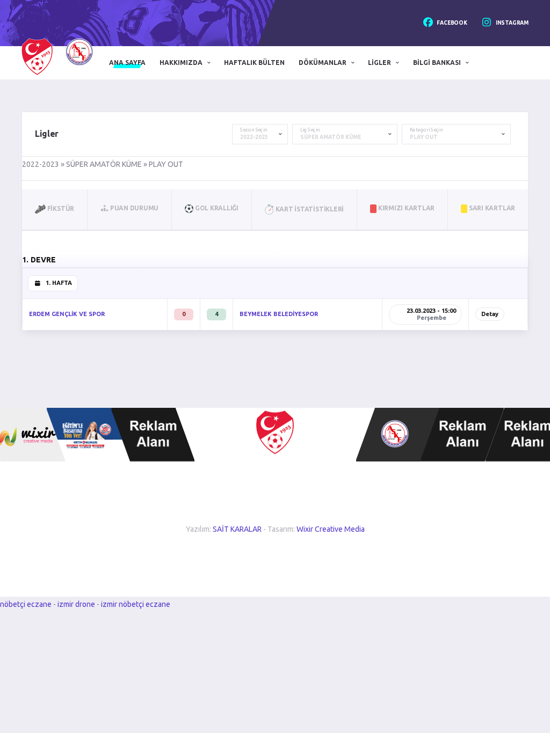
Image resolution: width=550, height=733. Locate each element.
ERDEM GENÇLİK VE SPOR (67, 314)
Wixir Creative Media (330, 529)
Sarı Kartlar (491, 207)
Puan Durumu (133, 207)
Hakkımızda (181, 62)
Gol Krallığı (215, 207)
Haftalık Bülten (254, 62)
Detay (489, 314)
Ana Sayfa (127, 62)
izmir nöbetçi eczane (135, 604)
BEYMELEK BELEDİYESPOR (279, 314)
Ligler (379, 62)
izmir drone (76, 604)
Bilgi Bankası (437, 62)
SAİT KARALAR (237, 529)
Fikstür (60, 208)
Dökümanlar (322, 62)
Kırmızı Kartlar (406, 207)
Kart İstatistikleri (309, 209)
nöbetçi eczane (26, 604)
